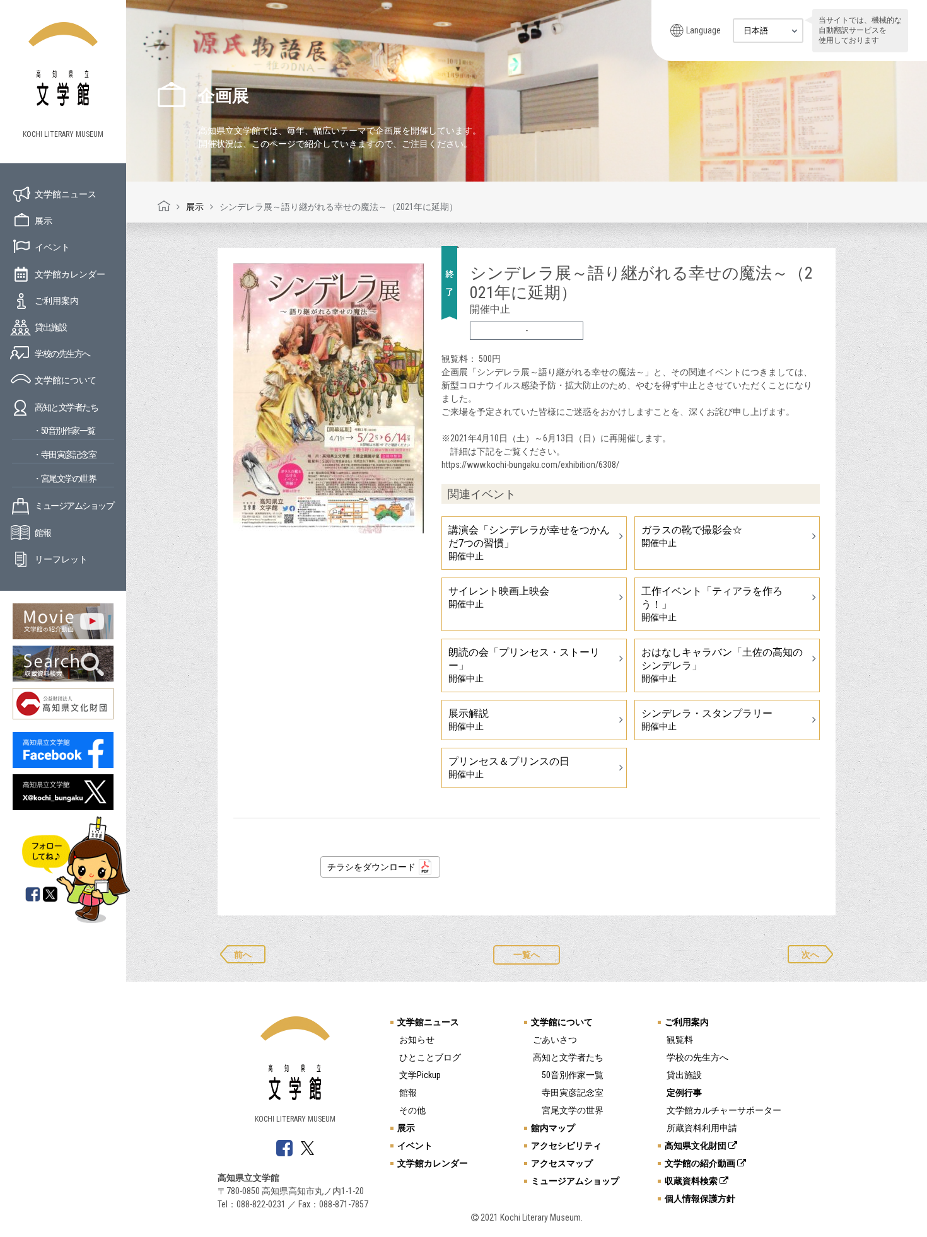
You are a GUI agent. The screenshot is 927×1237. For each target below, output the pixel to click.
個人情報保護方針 (700, 1198)
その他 (412, 1110)
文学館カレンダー (70, 274)
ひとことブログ (430, 1057)
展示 (43, 221)
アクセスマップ (562, 1163)
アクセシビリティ (566, 1146)
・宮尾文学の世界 (64, 478)
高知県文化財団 (696, 1146)
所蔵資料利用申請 (702, 1128)
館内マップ (553, 1128)
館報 (42, 533)
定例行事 (684, 1093)
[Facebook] (32, 895)
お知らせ (416, 1040)
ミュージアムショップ (74, 506)
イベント (52, 247)
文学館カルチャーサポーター (724, 1110)
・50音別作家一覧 (64, 431)
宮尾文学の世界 (572, 1110)
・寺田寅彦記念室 (64, 455)
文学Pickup (420, 1075)
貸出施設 (50, 327)
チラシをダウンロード (371, 867)
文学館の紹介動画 (701, 1163)
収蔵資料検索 (692, 1181)
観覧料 (680, 1040)
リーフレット (61, 559)
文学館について (65, 380)
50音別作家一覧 (572, 1075)
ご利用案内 (57, 301)
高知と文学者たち (66, 407)
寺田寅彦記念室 (572, 1093)
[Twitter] (51, 895)
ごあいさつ (555, 1040)
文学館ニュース (65, 194)
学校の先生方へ (62, 354)
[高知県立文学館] (164, 207)
